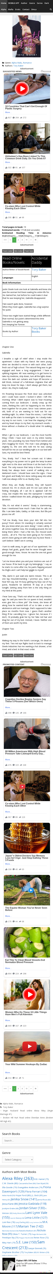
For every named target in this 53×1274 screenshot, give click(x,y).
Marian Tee (30, 1226)
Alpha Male (17, 62)
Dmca (33, 9)
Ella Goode (9, 1187)
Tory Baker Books (39, 329)
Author (24, 3)
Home (3, 3)
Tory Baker (18, 65)
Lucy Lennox (35, 1222)
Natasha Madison (27, 1231)
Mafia (10, 9)
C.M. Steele (10, 1183)
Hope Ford (23, 1195)
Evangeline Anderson (30, 1187)
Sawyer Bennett (37, 1248)
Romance (27, 62)
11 (26, 240)
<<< (5, 240)
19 (35, 240)
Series (40, 3)
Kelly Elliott (19, 1213)
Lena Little (36, 1217)
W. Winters (43, 1252)
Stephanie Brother (13, 1252)
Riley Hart (9, 1242)
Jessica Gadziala (32, 1203)
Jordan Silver (32, 1208)
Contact (25, 9)
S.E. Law (26, 1242)
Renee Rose (41, 1237)
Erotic (17, 9)
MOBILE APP (13, 3)
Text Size (29, 251)
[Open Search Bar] (51, 9)
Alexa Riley (18, 1178)
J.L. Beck (37, 1195)
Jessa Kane (10, 1203)
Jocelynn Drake (10, 1208)
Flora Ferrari (36, 1191)
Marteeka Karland (10, 1231)
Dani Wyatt (42, 1183)
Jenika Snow (24, 1199)
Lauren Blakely (17, 1218)
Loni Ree (8, 1222)
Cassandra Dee (27, 1183)
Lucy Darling (22, 1222)
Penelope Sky (10, 1237)
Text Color (7, 251)
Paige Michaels (39, 1234)
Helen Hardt (8, 1195)
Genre (32, 3)
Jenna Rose (43, 1199)
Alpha (3, 9)
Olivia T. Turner (22, 1234)
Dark (47, 3)
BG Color (18, 251)
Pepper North (26, 1238)
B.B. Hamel (41, 1179)
